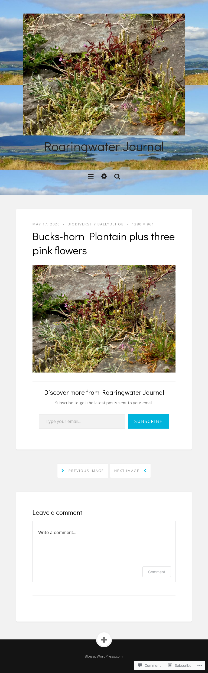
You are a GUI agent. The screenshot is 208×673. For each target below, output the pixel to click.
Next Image (127, 470)
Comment (156, 572)
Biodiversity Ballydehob (96, 224)
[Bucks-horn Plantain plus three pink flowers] (104, 318)
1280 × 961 (143, 224)
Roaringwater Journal (104, 145)
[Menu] (91, 176)
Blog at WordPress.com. (104, 656)
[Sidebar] (104, 176)
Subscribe (148, 421)
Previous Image (85, 470)
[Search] (117, 176)
